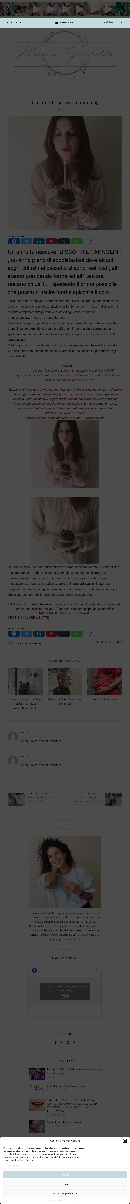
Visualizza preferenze (65, 1193)
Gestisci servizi (12, 1165)
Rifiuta (65, 1184)
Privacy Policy (71, 1200)
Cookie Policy (57, 1200)
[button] (125, 1141)
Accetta (65, 1174)
